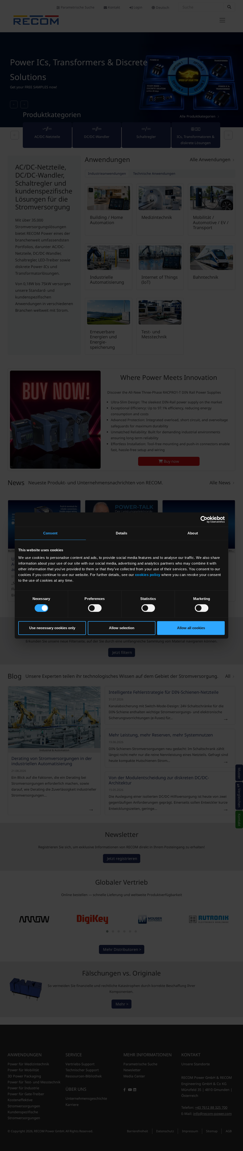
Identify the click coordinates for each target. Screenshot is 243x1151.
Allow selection (121, 628)
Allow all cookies (191, 628)
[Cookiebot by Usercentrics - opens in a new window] (204, 519)
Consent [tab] (50, 533)
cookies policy (147, 575)
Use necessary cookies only (52, 628)
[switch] (95, 608)
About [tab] (192, 533)
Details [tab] (121, 533)
